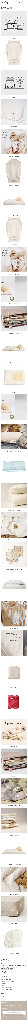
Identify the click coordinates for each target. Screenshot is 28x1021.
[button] (19, 2)
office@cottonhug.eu (7, 968)
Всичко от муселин (6, 989)
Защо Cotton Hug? (6, 996)
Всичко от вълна (6, 987)
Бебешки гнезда (5, 983)
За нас (3, 998)
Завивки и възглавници (7, 981)
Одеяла (3, 985)
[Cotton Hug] (4, 2)
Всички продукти (6, 979)
